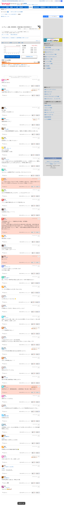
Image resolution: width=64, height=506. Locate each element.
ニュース (26, 7)
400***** (5, 170)
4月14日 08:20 (34, 357)
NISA (48, 7)
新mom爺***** (6, 277)
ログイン (18, 4)
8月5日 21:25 (35, 137)
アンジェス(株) (48, 61)
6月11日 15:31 (34, 178)
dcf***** (5, 138)
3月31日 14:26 (34, 446)
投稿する (20, 503)
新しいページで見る (5, 34)
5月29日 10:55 (34, 208)
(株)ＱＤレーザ (47, 94)
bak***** (5, 179)
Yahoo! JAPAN (42, 0)
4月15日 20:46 (34, 327)
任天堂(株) (47, 65)
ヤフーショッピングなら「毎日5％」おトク (30, 4)
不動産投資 (42, 7)
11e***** (5, 457)
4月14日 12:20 (34, 336)
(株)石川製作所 (47, 105)
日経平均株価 (48, 47)
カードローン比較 (54, 7)
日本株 (7, 7)
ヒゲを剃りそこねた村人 (9, 466)
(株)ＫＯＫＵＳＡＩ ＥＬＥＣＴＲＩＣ (53, 98)
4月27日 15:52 (34, 286)
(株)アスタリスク (48, 91)
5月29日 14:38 (34, 199)
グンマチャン (6, 90)
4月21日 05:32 (34, 305)
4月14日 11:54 (34, 347)
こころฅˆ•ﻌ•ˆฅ (6, 487)
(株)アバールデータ (48, 114)
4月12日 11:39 (34, 376)
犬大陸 (5, 328)
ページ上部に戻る (52, 158)
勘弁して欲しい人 (7, 148)
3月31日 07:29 (34, 465)
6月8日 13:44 (35, 189)
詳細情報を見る (29, 56)
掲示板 (30, 7)
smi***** (5, 306)
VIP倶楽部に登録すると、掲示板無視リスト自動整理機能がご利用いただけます (15, 37)
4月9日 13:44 (35, 395)
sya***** (5, 108)
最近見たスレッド (4, 16)
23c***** (5, 200)
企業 (22, 42)
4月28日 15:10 (34, 256)
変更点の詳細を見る (14, 34)
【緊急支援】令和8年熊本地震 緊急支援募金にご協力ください (13, 0)
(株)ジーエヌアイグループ (50, 56)
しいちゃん (6, 317)
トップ (3, 7)
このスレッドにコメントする (12, 56)
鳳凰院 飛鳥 (6, 415)
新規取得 (25, 3)
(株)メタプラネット (49, 52)
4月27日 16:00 (34, 276)
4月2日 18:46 (35, 405)
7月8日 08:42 (35, 158)
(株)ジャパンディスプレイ (50, 89)
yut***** (5, 349)
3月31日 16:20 (34, 435)
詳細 (2, 42)
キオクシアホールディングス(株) (52, 49)
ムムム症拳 (6, 129)
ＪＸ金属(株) (47, 68)
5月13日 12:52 (34, 235)
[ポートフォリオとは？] (8, 12)
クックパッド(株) (48, 63)
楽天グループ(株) (48, 59)
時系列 (11, 42)
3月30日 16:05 (34, 476)
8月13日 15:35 (34, 107)
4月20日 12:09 (34, 316)
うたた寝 (6, 257)
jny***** (5, 80)
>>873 (3, 438)
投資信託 (21, 7)
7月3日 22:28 (35, 169)
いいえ (37, 85)
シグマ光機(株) (47, 119)
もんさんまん (6, 159)
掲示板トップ (3, 9)
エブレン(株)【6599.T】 (13, 14)
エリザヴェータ (7, 266)
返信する (5, 85)
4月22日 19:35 (34, 295)
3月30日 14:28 (34, 486)
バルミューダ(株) (48, 107)
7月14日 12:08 (34, 147)
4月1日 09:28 (35, 424)
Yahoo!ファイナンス (50, 161)
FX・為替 (16, 7)
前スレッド (38, 40)
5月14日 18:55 (34, 218)
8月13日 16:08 (34, 79)
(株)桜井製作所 (47, 117)
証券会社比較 (36, 7)
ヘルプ (46, 0)
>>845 (3, 468)
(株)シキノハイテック (49, 112)
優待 (19, 42)
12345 (5, 425)
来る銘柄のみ (6, 436)
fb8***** (5, 236)
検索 (61, 1)
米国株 (11, 7)
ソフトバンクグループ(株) (50, 54)
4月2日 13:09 (35, 414)
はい (33, 85)
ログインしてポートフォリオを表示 (17, 11)
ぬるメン (6, 210)
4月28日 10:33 (34, 265)
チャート (6, 42)
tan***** (5, 287)
